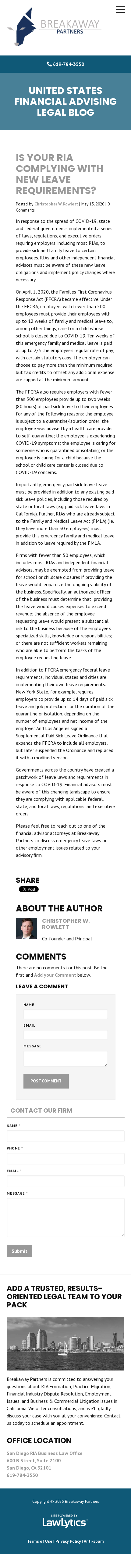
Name (28, 1004)
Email (29, 1025)
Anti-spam (94, 1541)
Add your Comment (55, 975)
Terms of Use (39, 1541)
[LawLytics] (65, 1521)
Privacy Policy (68, 1541)
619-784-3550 (68, 64)
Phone (15, 1148)
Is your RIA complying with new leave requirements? (60, 174)
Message (32, 1046)
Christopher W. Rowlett (56, 204)
